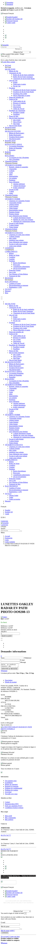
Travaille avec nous (11, 794)
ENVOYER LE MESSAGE (9, 669)
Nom (2, 658)
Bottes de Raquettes (15, 148)
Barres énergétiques (19, 263)
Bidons (11, 253)
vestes (11, 193)
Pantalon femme (14, 212)
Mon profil (8, 816)
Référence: (4, 626)
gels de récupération (19, 268)
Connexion (4, 521)
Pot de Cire (16, 86)
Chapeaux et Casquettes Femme (19, 201)
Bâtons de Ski (13, 71)
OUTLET (8, 494)
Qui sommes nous (11, 781)
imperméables (13, 176)
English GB (18, 19)
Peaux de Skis (13, 116)
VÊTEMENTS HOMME (13, 165)
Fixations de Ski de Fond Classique (24, 90)
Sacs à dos (12, 272)
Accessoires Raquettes (16, 146)
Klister (15, 82)
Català (13, 22)
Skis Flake (16, 124)
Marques (8, 501)
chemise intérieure (19, 184)
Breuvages (16, 265)
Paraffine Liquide (18, 112)
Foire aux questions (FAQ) (13, 806)
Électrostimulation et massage (18, 285)
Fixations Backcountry (16, 137)
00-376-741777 (6, 835)
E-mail (22, 660)
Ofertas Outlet (13, 495)
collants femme (14, 204)
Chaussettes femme (15, 203)
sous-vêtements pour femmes (18, 216)
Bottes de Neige (14, 255)
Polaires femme (14, 214)
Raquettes (12, 150)
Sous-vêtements (14, 182)
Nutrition (12, 261)
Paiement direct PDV (12, 804)
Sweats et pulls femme (16, 223)
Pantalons (12, 180)
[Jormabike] (9, 2)
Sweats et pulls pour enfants (18, 244)
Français (15, 21)
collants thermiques (19, 186)
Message (23, 662)
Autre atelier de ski (19, 101)
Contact (7, 802)
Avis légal (8, 792)
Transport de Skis (14, 276)
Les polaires (13, 178)
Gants (11, 172)
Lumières (12, 257)
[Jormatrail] (9, 4)
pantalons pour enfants (16, 240)
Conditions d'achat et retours (14, 808)
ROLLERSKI (9, 156)
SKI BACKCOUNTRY (13, 131)
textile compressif (18, 188)
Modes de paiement (11, 784)
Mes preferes (9, 819)
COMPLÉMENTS (11, 251)
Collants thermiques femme (22, 218)
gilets (10, 174)
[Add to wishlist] (1, 638)
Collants (11, 171)
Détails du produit (11, 682)
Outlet (11, 497)
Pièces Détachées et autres (21, 95)
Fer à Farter (17, 105)
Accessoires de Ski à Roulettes (19, 157)
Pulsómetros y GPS (15, 287)
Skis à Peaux (17, 122)
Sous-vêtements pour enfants (18, 242)
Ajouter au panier (7, 636)
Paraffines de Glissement (17, 110)
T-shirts (11, 191)
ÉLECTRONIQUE (11, 282)
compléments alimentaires (21, 266)
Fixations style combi (20, 94)
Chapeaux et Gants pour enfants (19, 235)
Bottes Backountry (15, 135)
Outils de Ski (13, 99)
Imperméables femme (16, 210)
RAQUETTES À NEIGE (13, 144)
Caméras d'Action (15, 283)
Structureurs (17, 107)
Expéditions (9, 782)
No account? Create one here (10, 936)
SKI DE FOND (10, 69)
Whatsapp (4, 671)
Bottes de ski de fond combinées (23, 75)
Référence (4, 628)
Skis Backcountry (15, 139)
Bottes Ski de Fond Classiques (23, 77)
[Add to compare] (1, 640)
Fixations (12, 88)
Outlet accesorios (14, 499)
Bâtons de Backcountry (16, 133)
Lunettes (12, 259)
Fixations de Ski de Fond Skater (23, 92)
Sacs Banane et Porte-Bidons (18, 274)
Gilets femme (13, 208)
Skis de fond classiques (16, 118)
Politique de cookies (11, 790)
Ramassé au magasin (11, 786)
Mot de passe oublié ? (8, 930)
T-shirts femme (14, 225)
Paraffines (16, 114)
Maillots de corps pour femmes (23, 219)
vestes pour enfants (15, 246)
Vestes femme (13, 227)
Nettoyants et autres (19, 84)
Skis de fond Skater (15, 125)
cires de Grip (13, 80)
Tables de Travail (18, 109)
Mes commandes (10, 818)
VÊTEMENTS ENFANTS (14, 233)
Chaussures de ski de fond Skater (24, 78)
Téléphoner (27, 658)
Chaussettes (13, 169)
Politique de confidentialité (13, 788)
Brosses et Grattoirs (19, 103)
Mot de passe (5, 926)
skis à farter (17, 120)
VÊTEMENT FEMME (12, 199)
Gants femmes (13, 206)
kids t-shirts (12, 238)
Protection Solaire (15, 270)
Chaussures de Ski (15, 73)
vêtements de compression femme (24, 221)
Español (14, 17)
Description (8, 680)
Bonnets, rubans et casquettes (18, 167)
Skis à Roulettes (14, 159)
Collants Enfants (14, 236)
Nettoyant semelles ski (16, 97)
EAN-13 (3, 723)
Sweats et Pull (13, 189)
